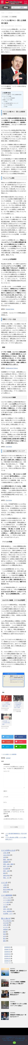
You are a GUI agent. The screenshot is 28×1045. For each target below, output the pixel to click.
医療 (4, 931)
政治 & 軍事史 (7, 889)
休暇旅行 (5, 929)
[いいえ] (26, 1040)
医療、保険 (6, 859)
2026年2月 (7, 960)
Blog (6, 7)
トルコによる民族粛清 (10, 98)
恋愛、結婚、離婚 (8, 864)
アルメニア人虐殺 (7, 96)
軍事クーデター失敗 (7, 99)
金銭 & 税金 (6, 875)
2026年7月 (7, 949)
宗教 (4, 907)
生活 (4, 936)
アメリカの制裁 (8, 104)
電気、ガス (6, 877)
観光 (4, 938)
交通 (4, 857)
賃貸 (4, 873)
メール (6, 796)
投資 (4, 934)
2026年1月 (7, 963)
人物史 (5, 885)
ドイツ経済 (6, 902)
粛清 (6, 101)
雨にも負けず (5, 918)
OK (14, 1042)
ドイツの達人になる (8, 850)
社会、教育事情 (7, 911)
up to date (6, 923)
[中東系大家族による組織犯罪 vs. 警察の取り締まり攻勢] (18, 698)
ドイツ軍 (5, 904)
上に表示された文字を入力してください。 (14, 819)
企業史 (5, 887)
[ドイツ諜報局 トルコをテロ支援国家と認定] (6, 698)
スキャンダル (7, 897)
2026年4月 (7, 956)
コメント (6, 771)
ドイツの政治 (6, 754)
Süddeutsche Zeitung (12, 368)
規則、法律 (6, 871)
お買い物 (5, 852)
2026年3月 (7, 958)
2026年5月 (7, 954)
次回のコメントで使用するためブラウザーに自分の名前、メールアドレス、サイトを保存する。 (14, 811)
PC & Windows (7, 921)
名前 (5, 791)
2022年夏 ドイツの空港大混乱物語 (6, 722)
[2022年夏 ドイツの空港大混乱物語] (6, 717)
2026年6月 (7, 951)
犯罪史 (5, 892)
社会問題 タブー (8, 913)
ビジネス (5, 927)
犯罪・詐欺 (6, 866)
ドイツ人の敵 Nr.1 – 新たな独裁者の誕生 (12, 94)
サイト (5, 802)
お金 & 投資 (6, 855)
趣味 (4, 941)
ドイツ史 (4, 882)
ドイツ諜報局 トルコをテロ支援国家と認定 (6, 704)
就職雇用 (5, 862)
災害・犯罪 (6, 909)
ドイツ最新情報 (12, 754)
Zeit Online (9, 446)
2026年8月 (7, 947)
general (8, 758)
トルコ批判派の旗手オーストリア (10, 103)
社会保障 (5, 868)
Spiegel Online (10, 309)
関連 (6, 106)
